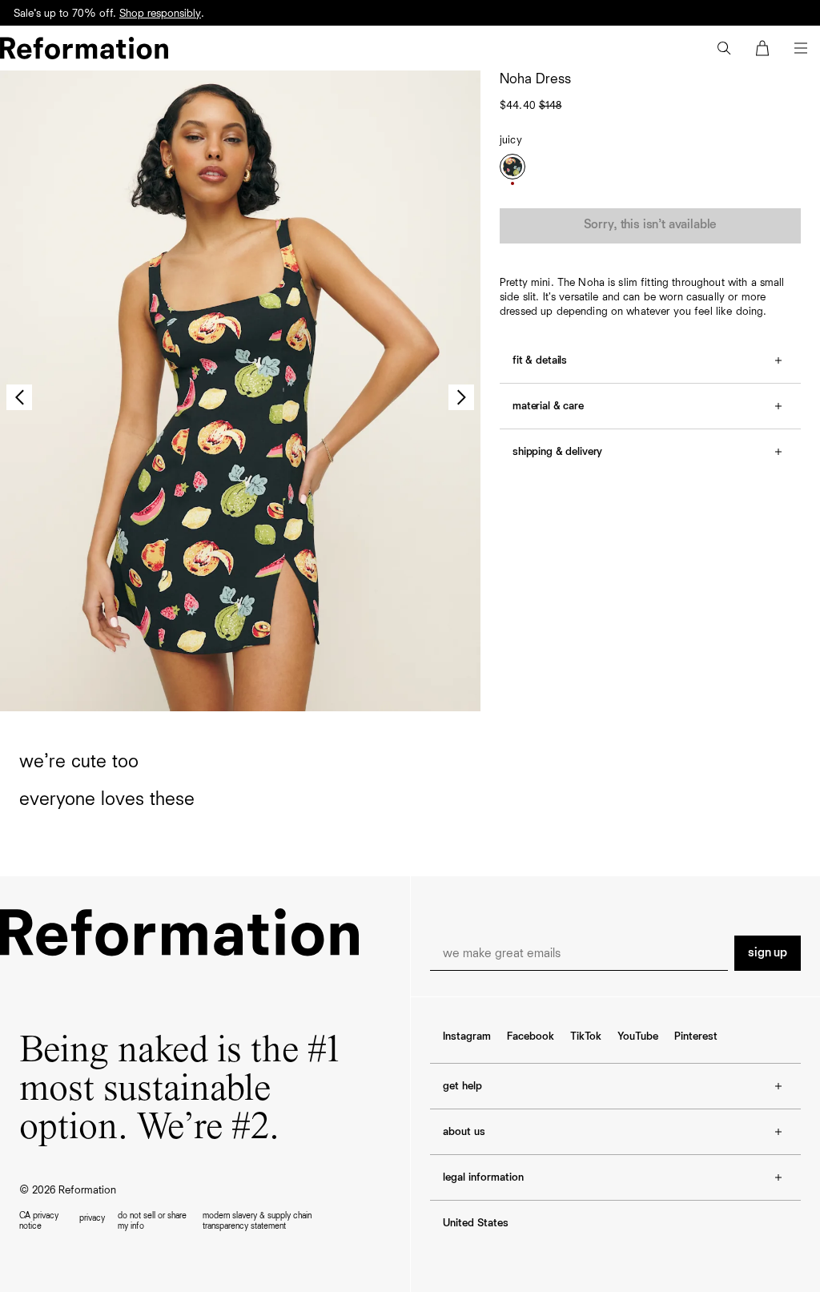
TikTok (585, 1036)
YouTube (637, 1036)
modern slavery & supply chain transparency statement (257, 1220)
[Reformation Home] (84, 48)
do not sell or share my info (152, 1220)
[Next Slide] (461, 397)
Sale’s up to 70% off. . (109, 13)
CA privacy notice (38, 1220)
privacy (92, 1218)
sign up (767, 953)
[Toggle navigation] (800, 48)
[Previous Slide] (19, 397)
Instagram (467, 1036)
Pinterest (696, 1036)
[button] (724, 48)
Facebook (530, 1036)
